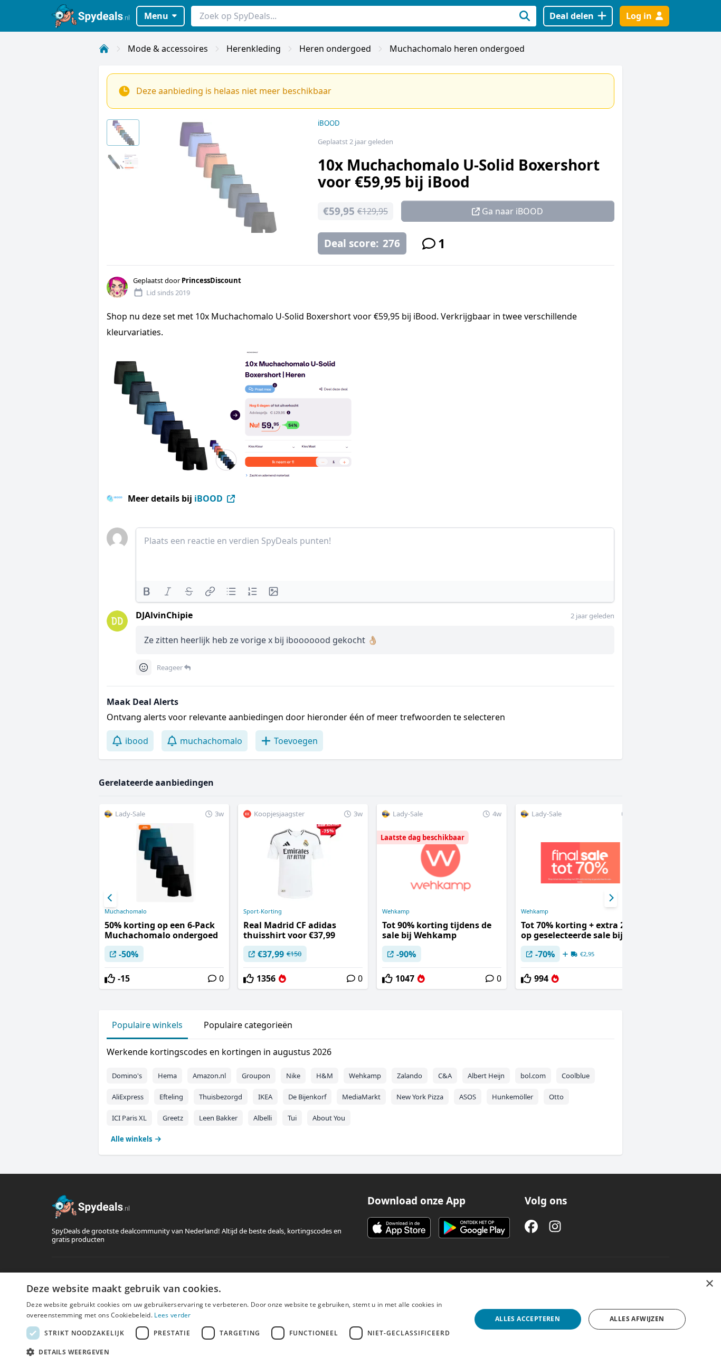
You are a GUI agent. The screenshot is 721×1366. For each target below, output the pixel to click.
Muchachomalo (126, 911)
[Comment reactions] (143, 667)
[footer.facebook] (531, 1226)
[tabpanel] (360, 1093)
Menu (156, 16)
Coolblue (576, 1075)
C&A (445, 1075)
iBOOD (329, 123)
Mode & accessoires (168, 48)
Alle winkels (131, 1139)
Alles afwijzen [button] (637, 1318)
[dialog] (360, 1319)
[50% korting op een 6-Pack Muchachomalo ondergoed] (164, 896)
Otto (556, 1096)
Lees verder (172, 1315)
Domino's (127, 1075)
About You (328, 1118)
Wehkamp (396, 911)
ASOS (467, 1096)
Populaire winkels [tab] (147, 1025)
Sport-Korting (262, 911)
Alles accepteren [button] (527, 1318)
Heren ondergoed (335, 48)
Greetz (173, 1118)
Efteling (171, 1096)
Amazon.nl (209, 1075)
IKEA (265, 1096)
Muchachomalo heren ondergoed (457, 48)
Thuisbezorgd (220, 1096)
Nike (293, 1075)
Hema (167, 1075)
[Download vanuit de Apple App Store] (399, 1227)
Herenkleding (253, 48)
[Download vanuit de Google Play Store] (474, 1227)
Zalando (409, 1075)
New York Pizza (419, 1096)
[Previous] (110, 898)
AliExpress (128, 1096)
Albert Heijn (486, 1075)
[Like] (110, 978)
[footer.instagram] (555, 1226)
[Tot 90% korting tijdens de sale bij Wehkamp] (442, 896)
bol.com (533, 1075)
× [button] (709, 1284)
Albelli (262, 1118)
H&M (324, 1075)
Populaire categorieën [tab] (248, 1025)
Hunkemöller (512, 1096)
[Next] (610, 898)
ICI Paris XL (129, 1118)
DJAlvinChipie (164, 615)
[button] (241, 1351)
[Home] (104, 48)
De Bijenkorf (307, 1096)
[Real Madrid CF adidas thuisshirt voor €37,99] (303, 896)
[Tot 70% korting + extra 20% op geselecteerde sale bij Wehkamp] (581, 896)
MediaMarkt (361, 1096)
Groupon (256, 1075)
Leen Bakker (218, 1118)
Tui (292, 1118)
